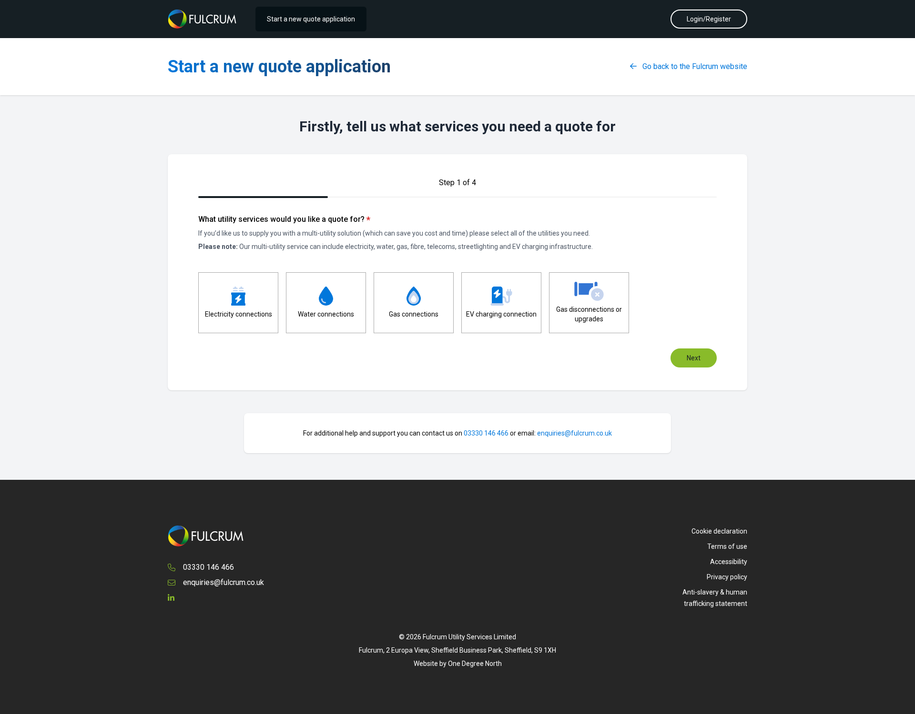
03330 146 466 (486, 433)
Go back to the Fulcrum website (693, 66)
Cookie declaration (719, 531)
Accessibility (728, 561)
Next (694, 358)
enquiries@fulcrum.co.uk (574, 433)
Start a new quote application (311, 19)
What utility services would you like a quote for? (284, 220)
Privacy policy (727, 577)
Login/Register (709, 19)
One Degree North (475, 663)
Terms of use (727, 546)
